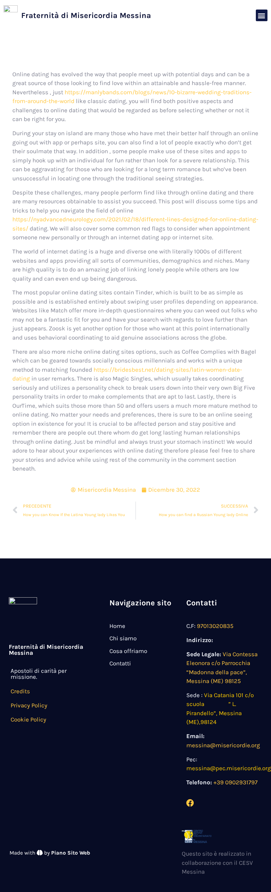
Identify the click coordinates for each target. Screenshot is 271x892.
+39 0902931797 (235, 782)
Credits (20, 691)
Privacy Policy (29, 705)
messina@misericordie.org (223, 745)
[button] (261, 15)
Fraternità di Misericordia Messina (86, 15)
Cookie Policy (28, 719)
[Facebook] (190, 803)
